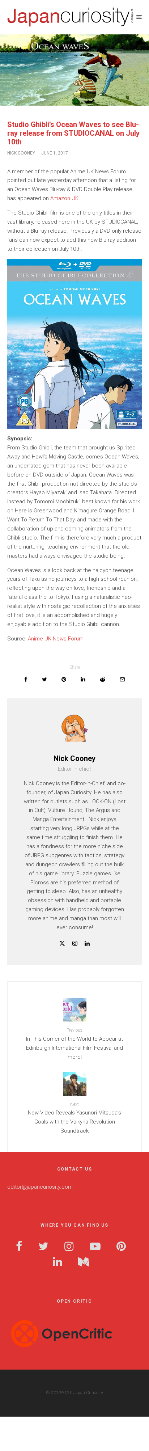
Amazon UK (64, 198)
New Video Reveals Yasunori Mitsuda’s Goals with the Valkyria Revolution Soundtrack (74, 1118)
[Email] (122, 679)
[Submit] (102, 679)
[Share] (25, 679)
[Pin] (63, 679)
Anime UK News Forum (56, 638)
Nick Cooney (21, 153)
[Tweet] (44, 679)
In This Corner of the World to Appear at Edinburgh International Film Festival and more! (74, 1044)
